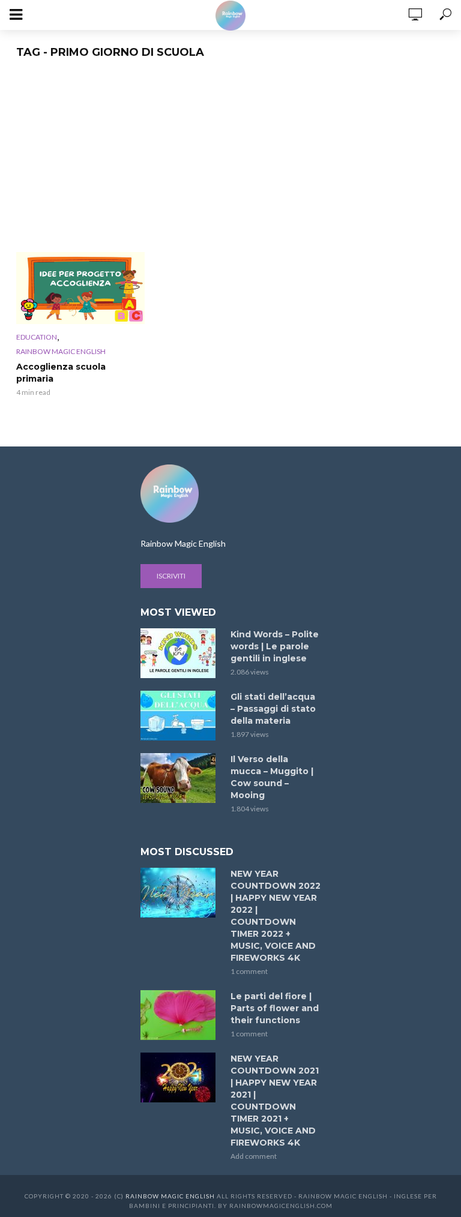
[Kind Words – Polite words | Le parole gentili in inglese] (180, 653)
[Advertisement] (230, 162)
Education (36, 336)
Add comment (253, 1156)
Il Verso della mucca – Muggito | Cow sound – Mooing (271, 777)
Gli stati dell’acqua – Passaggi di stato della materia (273, 708)
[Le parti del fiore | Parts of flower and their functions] (180, 1015)
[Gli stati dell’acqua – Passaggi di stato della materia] (180, 716)
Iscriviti (171, 575)
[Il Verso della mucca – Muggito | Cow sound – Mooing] (180, 778)
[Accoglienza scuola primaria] (80, 287)
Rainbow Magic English (61, 351)
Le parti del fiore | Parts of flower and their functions (274, 1008)
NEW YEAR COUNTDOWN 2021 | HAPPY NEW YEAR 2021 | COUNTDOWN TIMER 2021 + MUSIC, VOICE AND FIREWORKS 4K (274, 1100)
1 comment (249, 971)
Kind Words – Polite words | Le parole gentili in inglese (274, 646)
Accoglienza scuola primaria (61, 372)
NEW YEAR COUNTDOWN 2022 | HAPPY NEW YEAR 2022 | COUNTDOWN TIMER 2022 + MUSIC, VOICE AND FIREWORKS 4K (275, 915)
